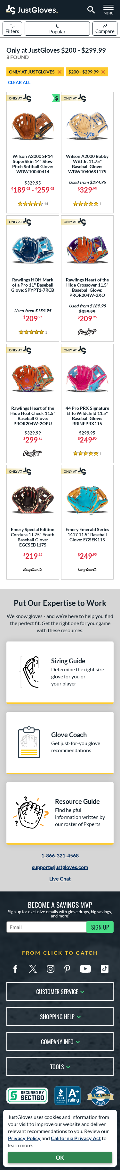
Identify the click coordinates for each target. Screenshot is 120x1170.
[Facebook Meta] (15, 969)
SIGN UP (100, 927)
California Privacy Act (76, 1138)
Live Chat (60, 878)
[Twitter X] (33, 969)
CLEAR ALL (19, 82)
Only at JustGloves (32, 71)
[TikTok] (104, 969)
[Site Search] (90, 10)
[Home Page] (32, 10)
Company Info (57, 1041)
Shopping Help (57, 1016)
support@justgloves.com (60, 867)
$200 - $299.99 (83, 71)
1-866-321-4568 (60, 855)
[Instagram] (50, 969)
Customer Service (57, 991)
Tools (57, 1066)
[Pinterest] (67, 969)
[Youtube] (85, 969)
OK (60, 1157)
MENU (110, 11)
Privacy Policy (24, 1138)
